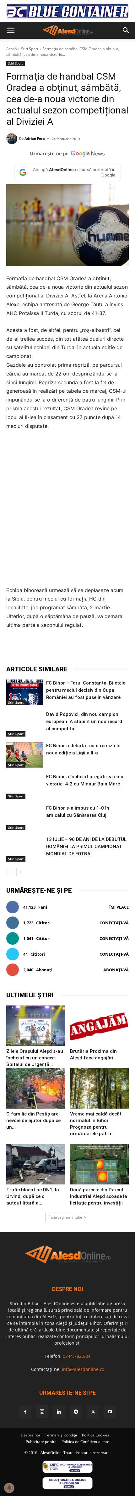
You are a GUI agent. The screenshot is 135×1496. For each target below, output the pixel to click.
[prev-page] (10, 872)
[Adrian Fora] (12, 138)
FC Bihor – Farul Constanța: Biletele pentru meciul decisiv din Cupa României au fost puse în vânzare (85, 690)
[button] (11, 30)
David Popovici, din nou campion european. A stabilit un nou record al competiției (84, 721)
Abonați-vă (116, 970)
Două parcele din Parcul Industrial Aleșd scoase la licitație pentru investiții (98, 1196)
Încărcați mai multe (65, 1217)
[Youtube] (110, 1412)
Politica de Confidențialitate (85, 1441)
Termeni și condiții (61, 1435)
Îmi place (119, 907)
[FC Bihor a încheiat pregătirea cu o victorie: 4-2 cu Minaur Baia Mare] (24, 786)
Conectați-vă (114, 923)
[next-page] (20, 872)
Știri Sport (29, 48)
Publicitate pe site (41, 1441)
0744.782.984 (76, 1356)
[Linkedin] (90, 649)
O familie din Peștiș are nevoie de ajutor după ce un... (33, 1120)
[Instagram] (42, 1411)
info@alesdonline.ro (83, 1369)
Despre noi (30, 1435)
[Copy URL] (119, 649)
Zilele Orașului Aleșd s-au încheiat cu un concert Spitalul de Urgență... (34, 1057)
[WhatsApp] (75, 649)
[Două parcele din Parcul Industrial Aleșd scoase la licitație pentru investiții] (99, 1164)
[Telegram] (61, 649)
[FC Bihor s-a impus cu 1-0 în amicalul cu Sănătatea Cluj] (24, 817)
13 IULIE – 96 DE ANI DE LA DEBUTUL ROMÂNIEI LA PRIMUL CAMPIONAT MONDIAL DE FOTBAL (86, 847)
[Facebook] (32, 649)
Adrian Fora (34, 138)
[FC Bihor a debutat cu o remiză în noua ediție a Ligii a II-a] (24, 755)
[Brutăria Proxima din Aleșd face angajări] (99, 1025)
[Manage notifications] (9, 1488)
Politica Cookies (95, 1435)
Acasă (11, 48)
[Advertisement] (67, 508)
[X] (46, 649)
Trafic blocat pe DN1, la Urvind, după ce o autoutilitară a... (32, 1196)
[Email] (104, 649)
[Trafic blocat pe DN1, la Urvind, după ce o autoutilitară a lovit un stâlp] (35, 1164)
